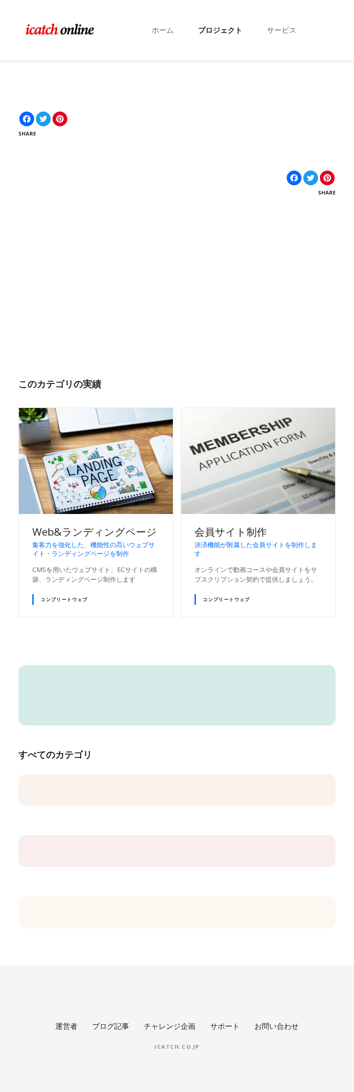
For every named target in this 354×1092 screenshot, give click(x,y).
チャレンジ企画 (169, 1026)
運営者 (66, 1026)
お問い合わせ (276, 1026)
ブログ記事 (110, 1026)
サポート (225, 1026)
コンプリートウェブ (64, 599)
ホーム (163, 30)
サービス (281, 30)
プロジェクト (220, 30)
